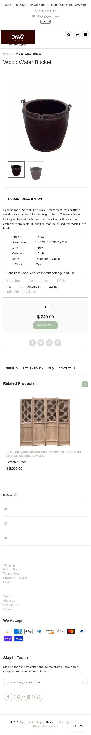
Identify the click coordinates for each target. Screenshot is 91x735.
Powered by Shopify (45, 726)
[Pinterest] (18, 697)
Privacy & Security (15, 577)
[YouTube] (38, 697)
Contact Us (67, 368)
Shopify (40, 722)
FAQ (51, 368)
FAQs (61, 280)
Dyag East (26, 722)
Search (8, 596)
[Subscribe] (82, 682)
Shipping (13, 280)
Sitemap (8, 609)
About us (9, 600)
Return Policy (38, 280)
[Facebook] (8, 697)
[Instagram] (28, 697)
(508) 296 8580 (47, 11)
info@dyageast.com (47, 16)
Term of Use (11, 573)
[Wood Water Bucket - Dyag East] (45, 120)
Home (7, 53)
